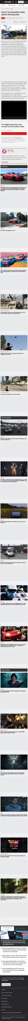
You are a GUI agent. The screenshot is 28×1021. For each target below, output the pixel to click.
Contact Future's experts (7, 992)
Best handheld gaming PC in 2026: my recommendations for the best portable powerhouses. (13, 970)
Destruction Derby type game (14, 51)
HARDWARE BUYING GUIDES (7, 928)
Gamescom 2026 (11, 5)
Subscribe (21, 1)
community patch (16, 87)
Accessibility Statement (7, 1007)
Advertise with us (5, 1004)
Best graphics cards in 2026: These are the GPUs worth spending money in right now (15, 956)
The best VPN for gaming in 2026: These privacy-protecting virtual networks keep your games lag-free (14, 942)
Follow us (17, 22)
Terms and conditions (6, 995)
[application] (14, 109)
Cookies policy (5, 1001)
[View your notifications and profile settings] (13, 2)
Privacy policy (4, 998)
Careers (3, 1009)
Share (4, 22)
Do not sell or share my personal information (11, 1012)
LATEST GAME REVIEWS (21, 928)
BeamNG (22, 98)
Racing (7, 8)
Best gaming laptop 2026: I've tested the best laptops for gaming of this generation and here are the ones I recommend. (14, 963)
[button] (27, 2)
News (3, 18)
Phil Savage (9, 18)
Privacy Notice (18, 138)
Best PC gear (22, 5)
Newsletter (24, 22)
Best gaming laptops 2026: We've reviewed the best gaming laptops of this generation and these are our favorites (15, 950)
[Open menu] (2, 2)
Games (3, 8)
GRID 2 (11, 8)
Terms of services (16, 137)
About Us (4, 989)
